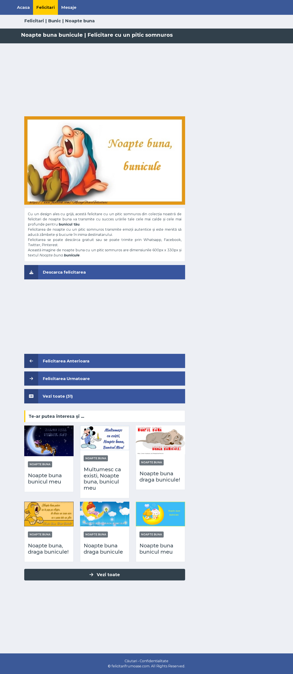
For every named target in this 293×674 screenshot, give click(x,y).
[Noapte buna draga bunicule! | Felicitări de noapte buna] (160, 440)
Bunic (54, 20)
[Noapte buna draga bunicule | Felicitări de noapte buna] (104, 514)
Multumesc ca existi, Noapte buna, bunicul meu (102, 478)
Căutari (131, 661)
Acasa (23, 7)
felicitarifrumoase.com (131, 666)
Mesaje (68, 7)
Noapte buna (80, 20)
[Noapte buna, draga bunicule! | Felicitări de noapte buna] (49, 514)
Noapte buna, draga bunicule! (48, 549)
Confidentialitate (154, 661)
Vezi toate (108, 574)
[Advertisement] (146, 80)
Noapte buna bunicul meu (45, 479)
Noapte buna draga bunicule (103, 549)
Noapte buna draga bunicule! (159, 477)
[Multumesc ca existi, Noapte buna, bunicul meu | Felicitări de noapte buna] (104, 437)
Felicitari (45, 7)
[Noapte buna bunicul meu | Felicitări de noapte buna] (49, 441)
